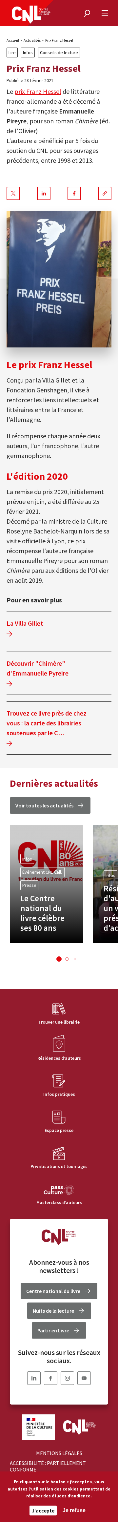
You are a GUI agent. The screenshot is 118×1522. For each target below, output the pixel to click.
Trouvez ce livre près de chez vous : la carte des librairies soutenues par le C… (47, 723)
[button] (59, 959)
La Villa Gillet (25, 623)
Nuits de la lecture (53, 1310)
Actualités (32, 40)
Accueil (13, 40)
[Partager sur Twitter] (13, 193)
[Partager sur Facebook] (74, 193)
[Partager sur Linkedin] (43, 193)
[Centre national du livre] (31, 15)
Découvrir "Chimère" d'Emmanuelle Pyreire (38, 668)
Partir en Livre (53, 1330)
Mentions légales (59, 1453)
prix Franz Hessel (37, 91)
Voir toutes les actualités (44, 805)
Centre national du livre (53, 1291)
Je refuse (74, 1510)
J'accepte (43, 1510)
